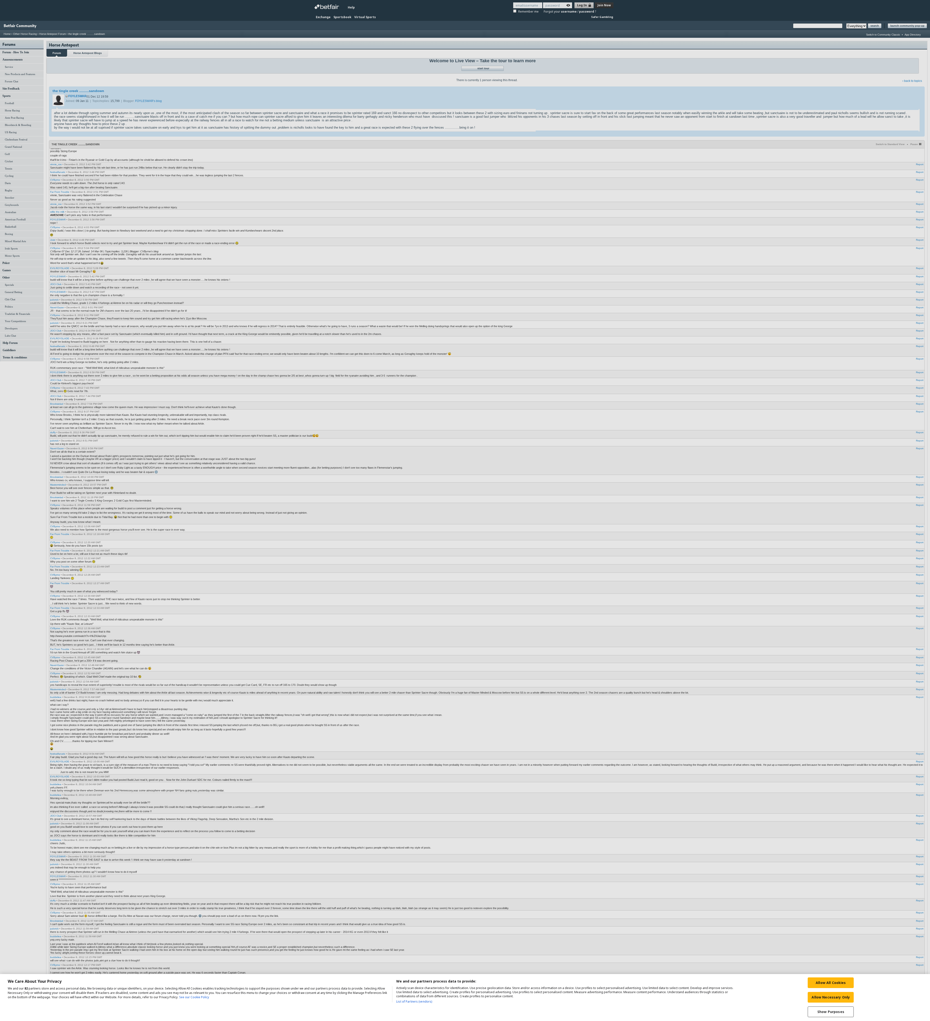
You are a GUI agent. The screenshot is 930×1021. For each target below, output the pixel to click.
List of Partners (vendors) (414, 1001)
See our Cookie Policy (194, 997)
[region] (465, 997)
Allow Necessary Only (831, 997)
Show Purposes (830, 1011)
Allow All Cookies (831, 982)
